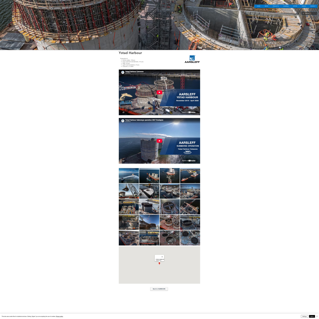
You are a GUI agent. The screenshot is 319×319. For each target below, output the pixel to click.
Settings (304, 316)
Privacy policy (59, 316)
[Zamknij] (317, 316)
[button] (129, 175)
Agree (312, 316)
